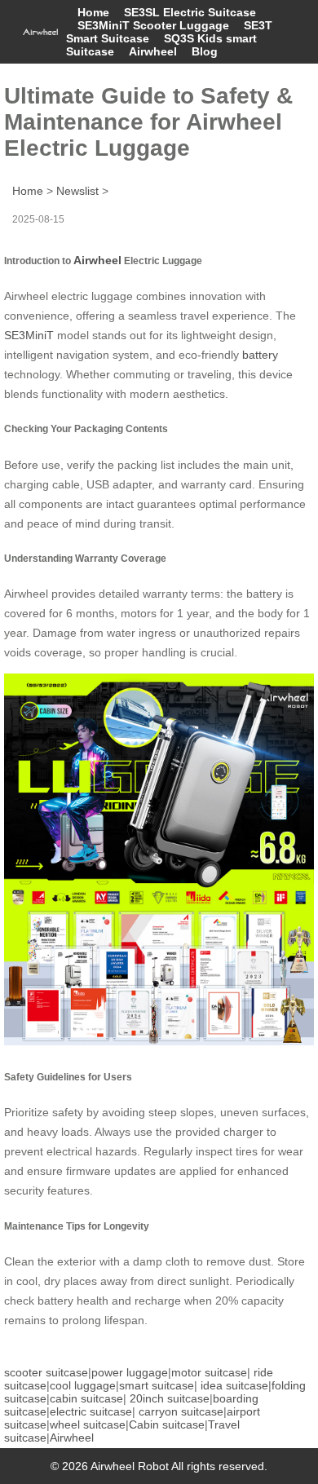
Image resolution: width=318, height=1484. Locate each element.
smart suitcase (156, 1385)
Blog (205, 51)
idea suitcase (234, 1385)
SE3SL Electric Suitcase (190, 12)
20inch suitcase (170, 1398)
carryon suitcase (181, 1411)
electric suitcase (91, 1411)
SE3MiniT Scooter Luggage (153, 25)
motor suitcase (209, 1372)
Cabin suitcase (167, 1424)
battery (260, 354)
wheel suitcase (88, 1424)
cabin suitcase (86, 1398)
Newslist (77, 190)
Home (93, 12)
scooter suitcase (46, 1372)
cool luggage (83, 1385)
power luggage (129, 1372)
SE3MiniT (29, 335)
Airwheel (153, 51)
